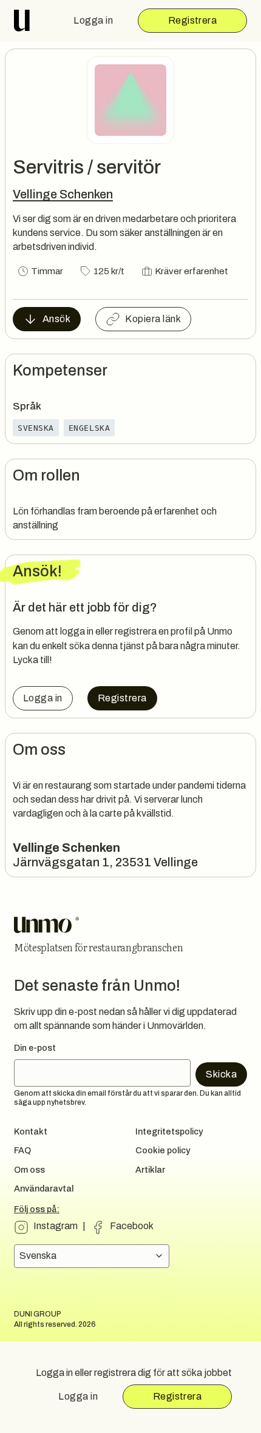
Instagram (55, 1226)
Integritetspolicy (169, 1131)
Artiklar (150, 1170)
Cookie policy (162, 1150)
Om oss (29, 1170)
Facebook (132, 1226)
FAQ (22, 1150)
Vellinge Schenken (63, 194)
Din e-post (35, 1048)
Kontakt (30, 1131)
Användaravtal (43, 1188)
